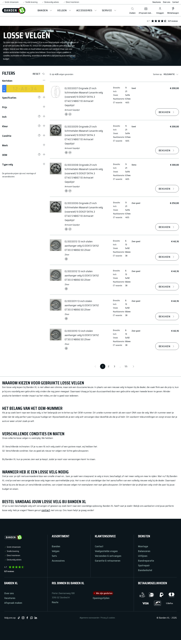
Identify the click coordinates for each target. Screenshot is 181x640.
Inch (4, 117)
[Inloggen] (160, 8)
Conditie (6, 136)
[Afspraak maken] (146, 8)
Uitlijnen (142, 556)
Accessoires (58, 561)
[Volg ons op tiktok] (19, 618)
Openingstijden (101, 598)
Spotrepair (144, 565)
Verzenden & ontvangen (108, 556)
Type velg (7, 164)
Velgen (55, 551)
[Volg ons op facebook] (27, 618)
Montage (143, 546)
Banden (56, 546)
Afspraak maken (13, 603)
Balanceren (144, 551)
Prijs (4, 107)
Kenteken (7, 81)
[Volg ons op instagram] (23, 618)
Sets (54, 556)
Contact (175, 2)
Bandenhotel (145, 570)
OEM (4, 155)
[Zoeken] (132, 8)
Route (55, 602)
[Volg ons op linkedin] (36, 618)
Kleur (5, 126)
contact (45, 510)
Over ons (166, 2)
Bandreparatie (146, 561)
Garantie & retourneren (107, 561)
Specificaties (9, 98)
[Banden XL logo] (13, 10)
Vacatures (156, 2)
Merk (5, 145)
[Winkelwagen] (173, 8)
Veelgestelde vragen (106, 551)
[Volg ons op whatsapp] (31, 618)
